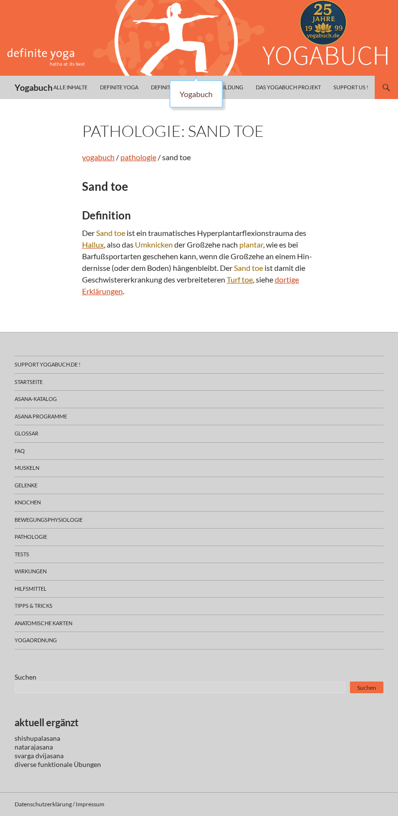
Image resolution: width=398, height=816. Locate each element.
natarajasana (34, 747)
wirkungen (31, 571)
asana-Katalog (36, 399)
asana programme (41, 416)
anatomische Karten (43, 623)
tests (22, 554)
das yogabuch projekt (288, 87)
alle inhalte (70, 87)
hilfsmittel (31, 588)
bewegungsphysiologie (49, 519)
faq (20, 451)
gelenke (26, 485)
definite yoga (119, 87)
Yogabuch (33, 87)
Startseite (29, 382)
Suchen (25, 677)
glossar (26, 433)
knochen (28, 502)
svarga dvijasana (39, 755)
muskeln (27, 468)
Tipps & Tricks (33, 605)
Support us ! (350, 87)
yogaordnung (36, 640)
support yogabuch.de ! (48, 364)
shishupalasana (37, 738)
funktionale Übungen (69, 764)
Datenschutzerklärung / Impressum (59, 804)
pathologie (138, 157)
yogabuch (98, 157)
